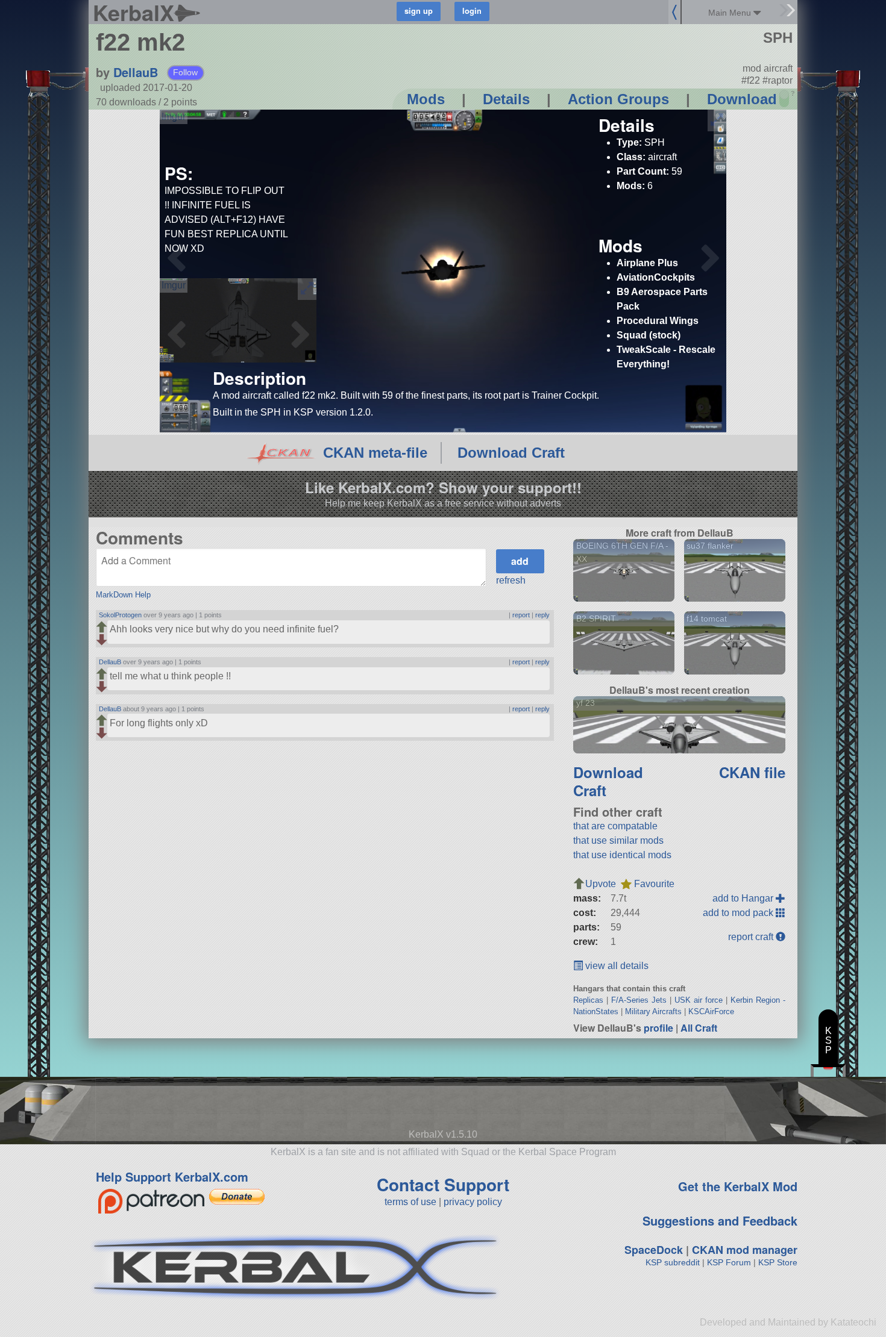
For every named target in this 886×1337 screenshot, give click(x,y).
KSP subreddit (673, 1262)
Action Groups (618, 99)
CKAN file (752, 772)
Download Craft (511, 452)
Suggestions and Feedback (720, 1220)
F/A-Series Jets (639, 1000)
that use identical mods (622, 855)
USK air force (698, 1000)
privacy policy (473, 1202)
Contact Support (443, 1184)
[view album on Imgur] (173, 117)
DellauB (135, 72)
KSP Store (777, 1262)
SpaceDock (653, 1250)
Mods (426, 99)
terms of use (410, 1202)
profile (658, 1028)
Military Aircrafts (653, 1011)
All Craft (698, 1028)
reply (542, 615)
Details (506, 99)
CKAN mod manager (744, 1250)
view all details (616, 966)
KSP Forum (729, 1262)
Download (742, 99)
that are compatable (615, 826)
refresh (511, 580)
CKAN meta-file (375, 452)
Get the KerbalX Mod (737, 1186)
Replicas (588, 1000)
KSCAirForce (711, 1011)
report (521, 615)
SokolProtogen (120, 615)
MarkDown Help (123, 594)
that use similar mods (618, 840)
